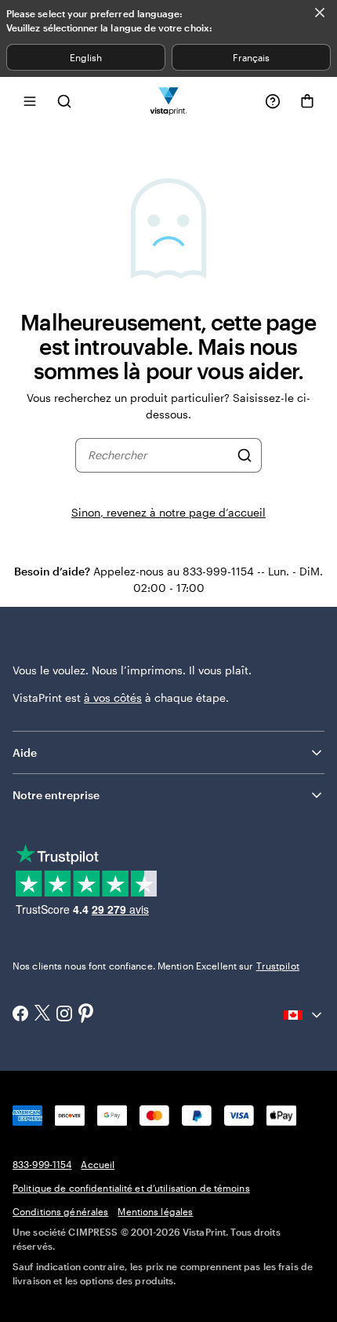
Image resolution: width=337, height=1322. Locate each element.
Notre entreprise (56, 795)
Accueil (97, 1164)
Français (251, 57)
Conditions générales (60, 1211)
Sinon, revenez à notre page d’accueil (168, 512)
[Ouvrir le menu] (30, 100)
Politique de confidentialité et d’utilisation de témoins (131, 1187)
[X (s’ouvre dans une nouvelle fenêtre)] (42, 1014)
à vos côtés (113, 697)
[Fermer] (320, 12)
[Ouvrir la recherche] (64, 101)
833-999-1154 (42, 1164)
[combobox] (159, 455)
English (86, 57)
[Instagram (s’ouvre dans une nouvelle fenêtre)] (64, 1015)
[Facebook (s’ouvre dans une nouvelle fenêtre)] (20, 1015)
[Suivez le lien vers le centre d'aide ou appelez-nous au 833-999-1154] (272, 101)
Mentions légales (155, 1211)
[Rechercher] (244, 455)
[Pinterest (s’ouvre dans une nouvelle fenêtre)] (86, 1014)
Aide (25, 752)
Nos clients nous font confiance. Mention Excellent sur (156, 965)
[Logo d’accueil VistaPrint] (168, 101)
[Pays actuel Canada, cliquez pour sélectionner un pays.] (304, 1015)
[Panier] (307, 101)
